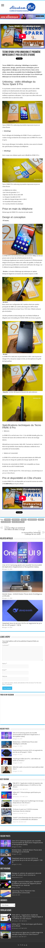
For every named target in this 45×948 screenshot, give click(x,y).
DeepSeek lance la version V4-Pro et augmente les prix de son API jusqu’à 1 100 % (27, 860)
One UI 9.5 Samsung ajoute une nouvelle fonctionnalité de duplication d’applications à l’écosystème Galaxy (22, 566)
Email (4, 670)
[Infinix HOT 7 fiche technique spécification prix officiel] (6, 795)
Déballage (16, 519)
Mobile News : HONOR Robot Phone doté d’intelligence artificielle (27, 851)
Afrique (7, 519)
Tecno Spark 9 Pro (18, 522)
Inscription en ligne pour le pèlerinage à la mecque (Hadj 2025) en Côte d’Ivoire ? (27, 933)
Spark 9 (41, 519)
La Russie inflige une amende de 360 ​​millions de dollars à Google (14, 528)
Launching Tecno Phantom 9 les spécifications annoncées (23, 892)
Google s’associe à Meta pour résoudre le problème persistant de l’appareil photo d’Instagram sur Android (27, 883)
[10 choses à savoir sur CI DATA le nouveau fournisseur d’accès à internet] (6, 811)
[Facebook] (20, 945)
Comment (5, 645)
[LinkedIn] (24, 945)
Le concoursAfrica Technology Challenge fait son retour (31, 532)
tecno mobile (6, 522)
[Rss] (18, 945)
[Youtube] (26, 945)
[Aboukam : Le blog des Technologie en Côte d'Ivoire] (22, 6)
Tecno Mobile (35, 74)
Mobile (24, 519)
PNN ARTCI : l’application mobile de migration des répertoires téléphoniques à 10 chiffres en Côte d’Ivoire (28, 785)
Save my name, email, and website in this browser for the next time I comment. (21, 683)
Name (4, 663)
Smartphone (32, 519)
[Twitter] (22, 945)
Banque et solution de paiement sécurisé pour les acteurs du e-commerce (26, 874)
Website (4, 676)
